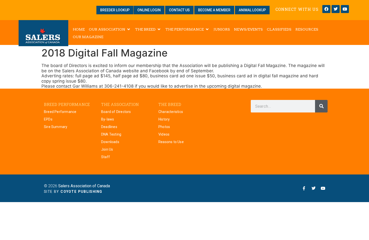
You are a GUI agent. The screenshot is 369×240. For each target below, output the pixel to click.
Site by (73, 192)
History (164, 119)
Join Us (107, 149)
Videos (163, 134)
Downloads (110, 142)
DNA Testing (111, 134)
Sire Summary (55, 127)
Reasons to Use (171, 142)
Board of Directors (116, 112)
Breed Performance (60, 112)
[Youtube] (345, 9)
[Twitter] (336, 9)
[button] (110, 29)
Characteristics (170, 112)
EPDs (48, 119)
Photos (164, 127)
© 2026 (77, 186)
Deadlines (109, 127)
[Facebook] (326, 9)
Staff (105, 157)
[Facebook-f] (304, 188)
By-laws (107, 119)
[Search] (321, 106)
